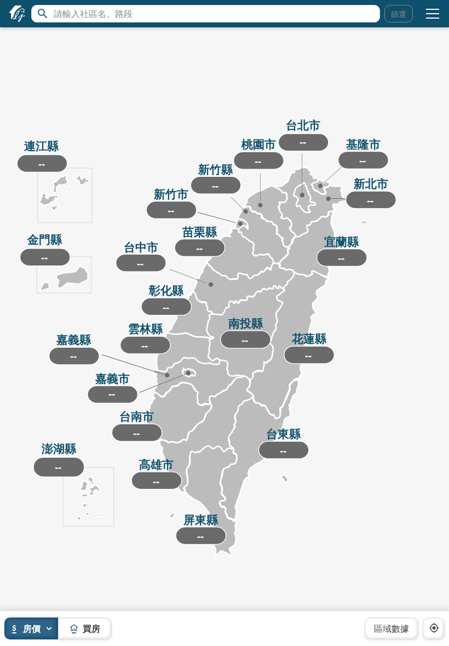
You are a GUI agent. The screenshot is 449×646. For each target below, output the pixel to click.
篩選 (398, 14)
